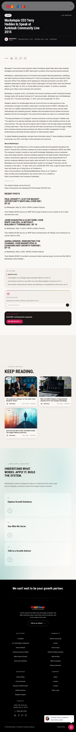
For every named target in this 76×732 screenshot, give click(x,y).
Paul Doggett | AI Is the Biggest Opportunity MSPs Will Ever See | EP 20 (29, 278)
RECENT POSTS (12, 274)
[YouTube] (22, 715)
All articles (66, 15)
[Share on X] (16, 58)
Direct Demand (20, 647)
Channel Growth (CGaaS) (20, 652)
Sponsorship (55, 656)
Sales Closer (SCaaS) (20, 656)
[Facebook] (19, 715)
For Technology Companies (20, 643)
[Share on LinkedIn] (11, 58)
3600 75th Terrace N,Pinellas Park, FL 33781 (20, 706)
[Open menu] (71, 6)
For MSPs (20, 638)
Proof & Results (20, 681)
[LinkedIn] (15, 715)
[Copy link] (20, 58)
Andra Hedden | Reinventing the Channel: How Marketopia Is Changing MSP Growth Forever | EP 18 (37, 284)
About (55, 677)
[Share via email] (25, 58)
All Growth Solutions (20, 661)
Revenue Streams (55, 665)
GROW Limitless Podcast (55, 652)
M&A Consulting (55, 661)
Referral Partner (20, 690)
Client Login (55, 690)
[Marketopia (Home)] (16, 6)
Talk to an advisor (37, 623)
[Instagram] (26, 715)
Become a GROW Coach (20, 686)
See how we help (13, 321)
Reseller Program (20, 694)
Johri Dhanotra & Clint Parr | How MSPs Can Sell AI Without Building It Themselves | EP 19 (34, 281)
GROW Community (55, 638)
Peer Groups (55, 647)
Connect (55, 686)
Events (55, 643)
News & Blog (20, 677)
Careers (55, 681)
